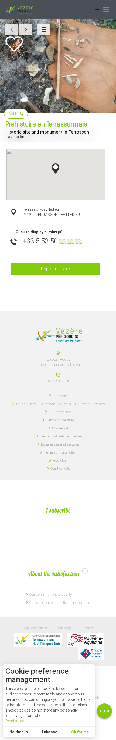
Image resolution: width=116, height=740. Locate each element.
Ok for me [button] (80, 732)
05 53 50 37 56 (58, 381)
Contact (88, 628)
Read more (14, 721)
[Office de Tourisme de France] (91, 653)
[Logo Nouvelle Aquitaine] (85, 640)
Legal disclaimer (34, 628)
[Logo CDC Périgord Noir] (37, 640)
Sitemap (64, 628)
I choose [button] (49, 732)
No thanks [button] (18, 732)
